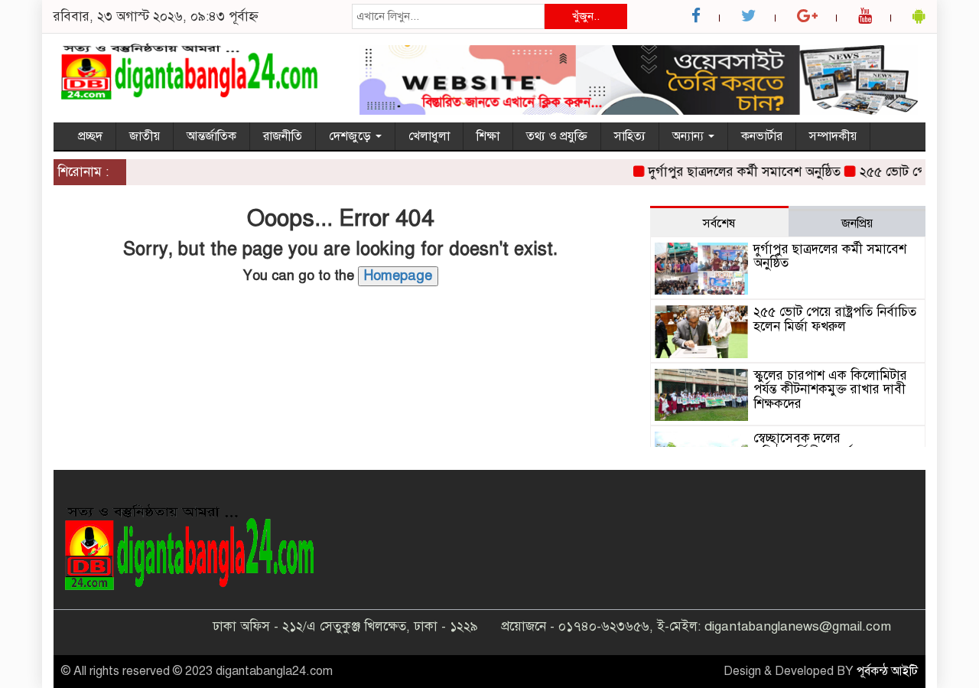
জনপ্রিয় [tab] (857, 223)
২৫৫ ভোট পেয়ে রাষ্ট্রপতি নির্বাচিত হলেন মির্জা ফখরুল (834, 319)
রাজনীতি (282, 136)
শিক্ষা (487, 136)
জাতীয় (144, 136)
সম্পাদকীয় (833, 136)
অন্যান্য (689, 136)
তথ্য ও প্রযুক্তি (556, 136)
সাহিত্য (630, 136)
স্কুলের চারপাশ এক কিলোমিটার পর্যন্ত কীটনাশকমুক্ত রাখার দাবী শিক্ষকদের (830, 389)
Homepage (398, 275)
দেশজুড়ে (351, 136)
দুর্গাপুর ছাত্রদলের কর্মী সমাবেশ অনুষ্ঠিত (736, 172)
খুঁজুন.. (586, 16)
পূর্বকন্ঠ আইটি (887, 671)
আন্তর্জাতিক (211, 136)
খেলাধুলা (429, 136)
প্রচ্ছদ (90, 136)
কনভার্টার (761, 136)
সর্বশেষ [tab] (719, 223)
